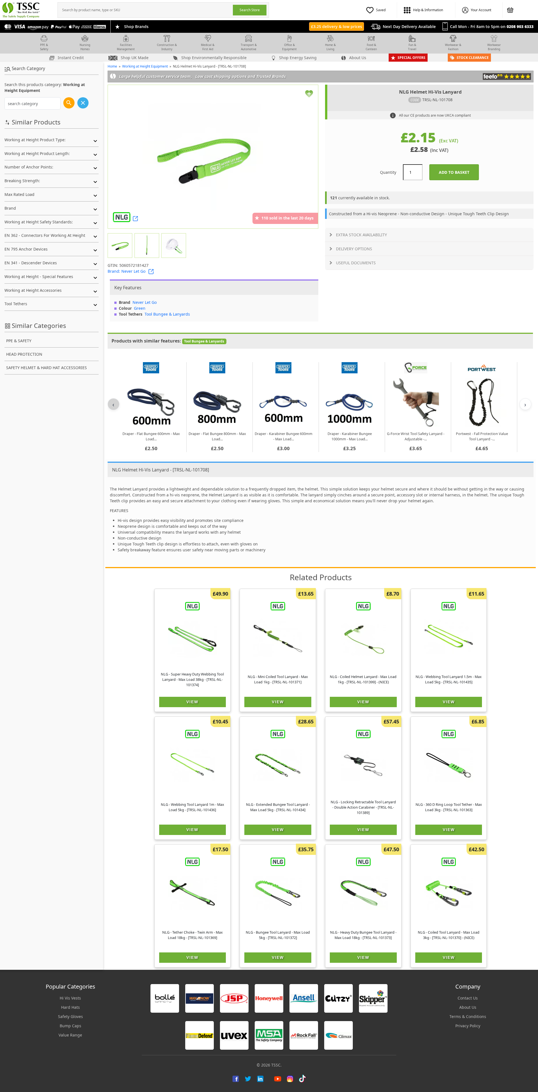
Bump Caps (70, 1025)
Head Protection (24, 354)
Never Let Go (145, 302)
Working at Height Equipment (145, 66)
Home (112, 66)
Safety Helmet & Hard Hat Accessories (46, 367)
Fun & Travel (412, 47)
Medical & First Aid (207, 47)
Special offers (411, 57)
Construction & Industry (167, 47)
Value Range (70, 1035)
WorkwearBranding (494, 47)
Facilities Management (126, 47)
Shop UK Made (134, 57)
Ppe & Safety (18, 340)
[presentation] (145, 10)
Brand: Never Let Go (126, 271)
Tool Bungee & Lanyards (167, 314)
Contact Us (468, 998)
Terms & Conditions (467, 1016)
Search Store (250, 10)
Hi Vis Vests (70, 998)
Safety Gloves (70, 1016)
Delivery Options (354, 248)
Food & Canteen (371, 47)
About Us (357, 57)
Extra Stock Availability (361, 234)
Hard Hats (70, 1007)
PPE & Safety (44, 47)
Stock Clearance (473, 57)
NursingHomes (85, 47)
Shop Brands (136, 26)
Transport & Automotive (249, 47)
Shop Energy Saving (297, 57)
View (192, 702)
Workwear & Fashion (453, 47)
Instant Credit (70, 57)
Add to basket (459, 172)
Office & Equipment (289, 47)
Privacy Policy (467, 1025)
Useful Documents (356, 262)
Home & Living (330, 47)
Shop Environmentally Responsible (213, 57)
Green (139, 308)
